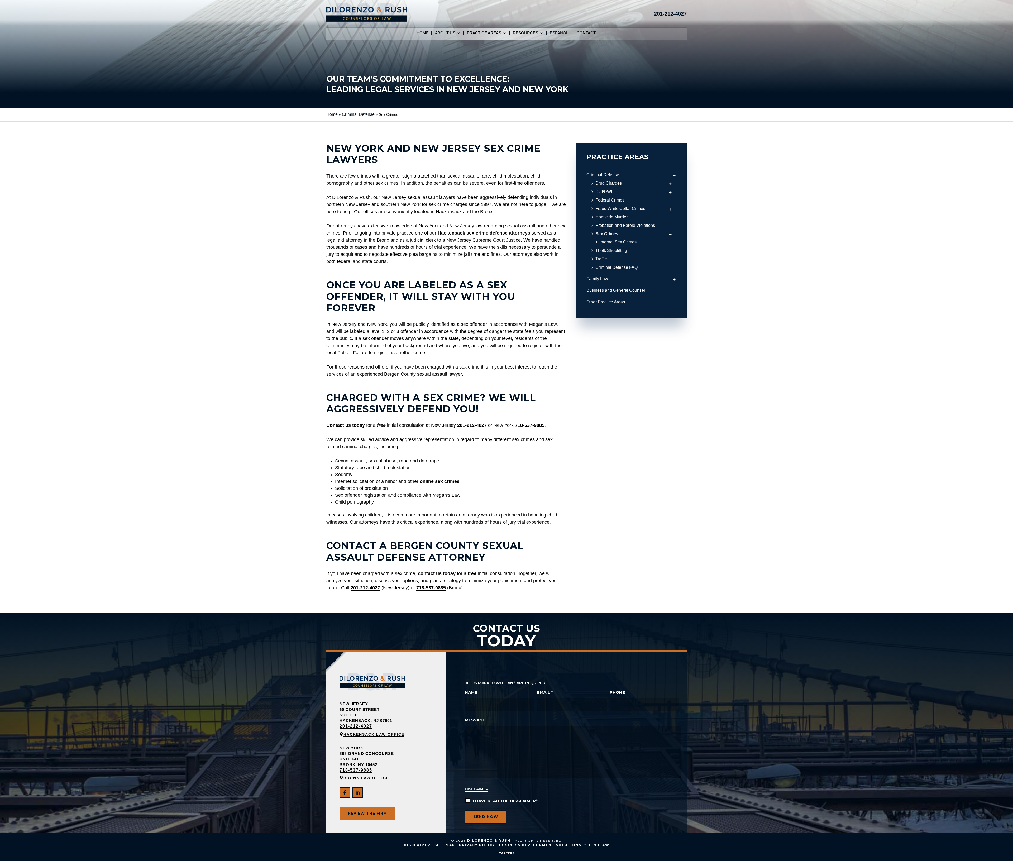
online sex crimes (440, 481)
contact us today (437, 573)
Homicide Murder (611, 217)
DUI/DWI (603, 192)
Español (559, 33)
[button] (1005, 853)
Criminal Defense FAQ (616, 267)
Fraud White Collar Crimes (620, 209)
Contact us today (345, 425)
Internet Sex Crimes (618, 242)
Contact (586, 33)
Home (423, 33)
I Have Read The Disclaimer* (505, 800)
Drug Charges (608, 183)
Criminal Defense (602, 175)
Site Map (444, 845)
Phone (617, 692)
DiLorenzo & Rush (488, 841)
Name (471, 692)
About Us (445, 33)
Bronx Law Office (366, 778)
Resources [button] (525, 33)
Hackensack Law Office (373, 734)
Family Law (597, 278)
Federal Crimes (609, 200)
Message (475, 720)
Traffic (601, 259)
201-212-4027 (670, 14)
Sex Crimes (606, 234)
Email (545, 692)
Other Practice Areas (605, 302)
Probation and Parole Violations (625, 225)
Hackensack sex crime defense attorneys (484, 233)
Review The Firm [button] (367, 813)
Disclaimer (476, 789)
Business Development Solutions (540, 845)
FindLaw (599, 845)
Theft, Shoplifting (611, 250)
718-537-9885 (529, 425)
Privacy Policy (477, 845)
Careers (506, 853)
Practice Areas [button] (484, 33)
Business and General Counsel (615, 290)
